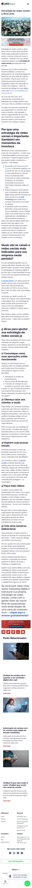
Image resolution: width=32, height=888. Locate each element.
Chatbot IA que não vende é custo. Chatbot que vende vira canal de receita (15, 785)
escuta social (8, 281)
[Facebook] (10, 853)
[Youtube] (22, 853)
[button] (27, 4)
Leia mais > (7, 693)
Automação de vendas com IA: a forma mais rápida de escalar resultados (15, 730)
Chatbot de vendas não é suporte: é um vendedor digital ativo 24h (14, 677)
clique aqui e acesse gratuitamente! (15, 614)
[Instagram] (14, 853)
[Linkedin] (18, 853)
